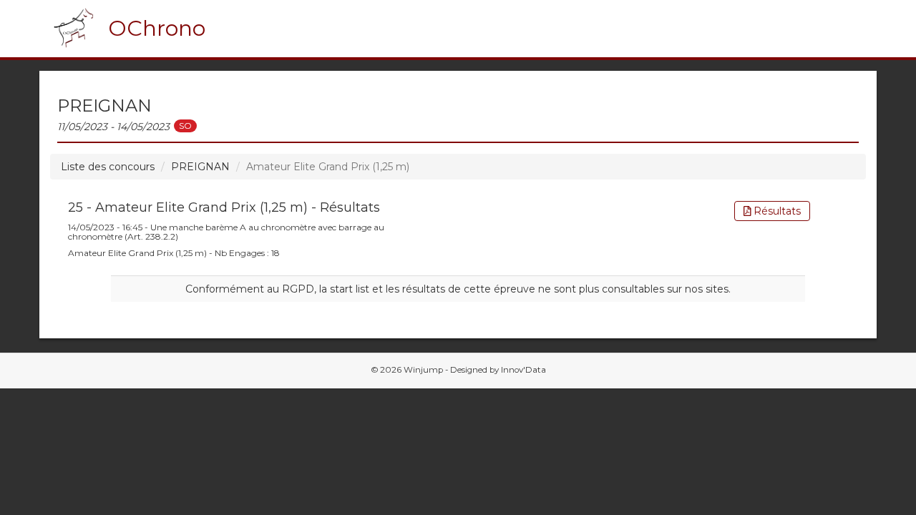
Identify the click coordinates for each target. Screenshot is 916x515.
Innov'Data (523, 370)
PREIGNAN (200, 166)
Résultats (776, 211)
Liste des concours (108, 166)
